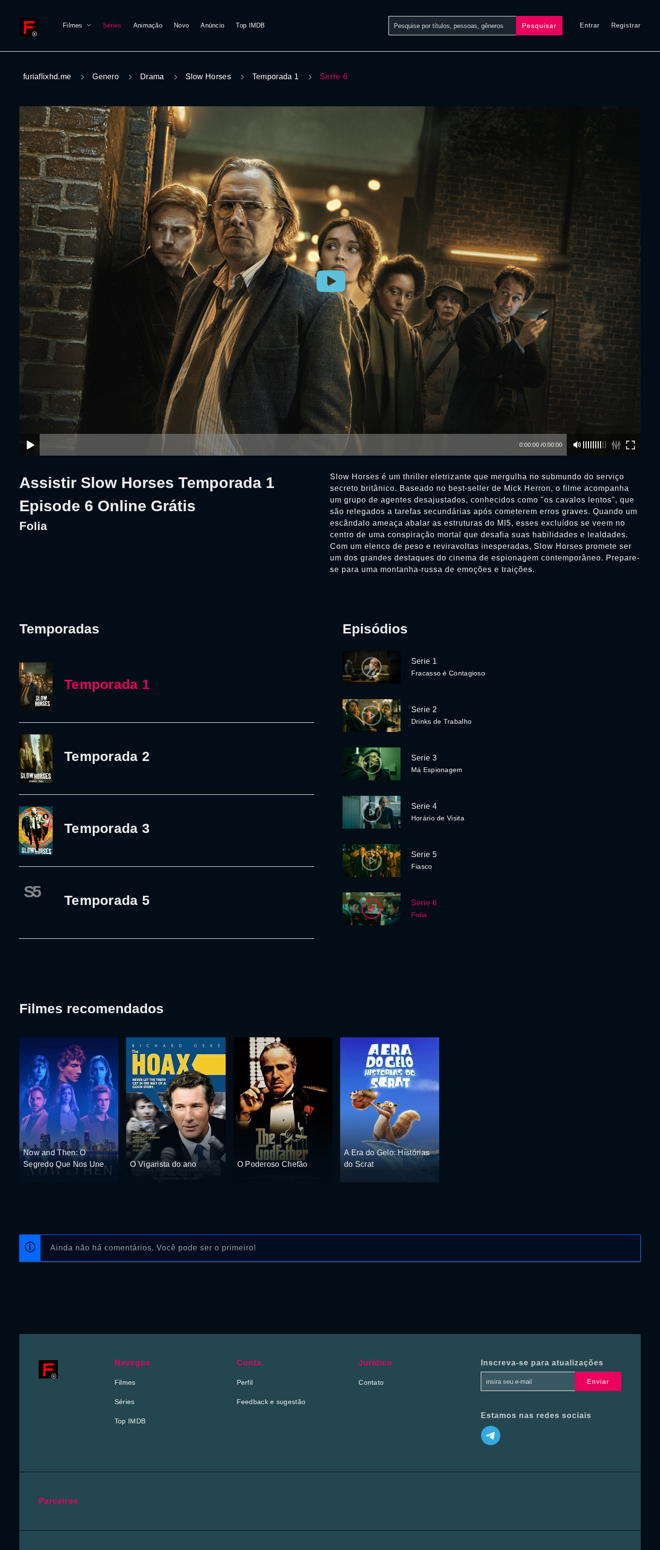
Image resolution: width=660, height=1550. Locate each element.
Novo (181, 25)
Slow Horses (208, 76)
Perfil (245, 1382)
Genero (105, 76)
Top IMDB (250, 25)
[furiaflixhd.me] (31, 25)
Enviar (598, 1381)
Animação (147, 25)
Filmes (73, 25)
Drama (152, 76)
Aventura (358, 1134)
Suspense (39, 1134)
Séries (112, 25)
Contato (371, 1382)
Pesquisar (539, 25)
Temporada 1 (275, 76)
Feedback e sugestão (271, 1402)
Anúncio (212, 25)
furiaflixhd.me (47, 76)
